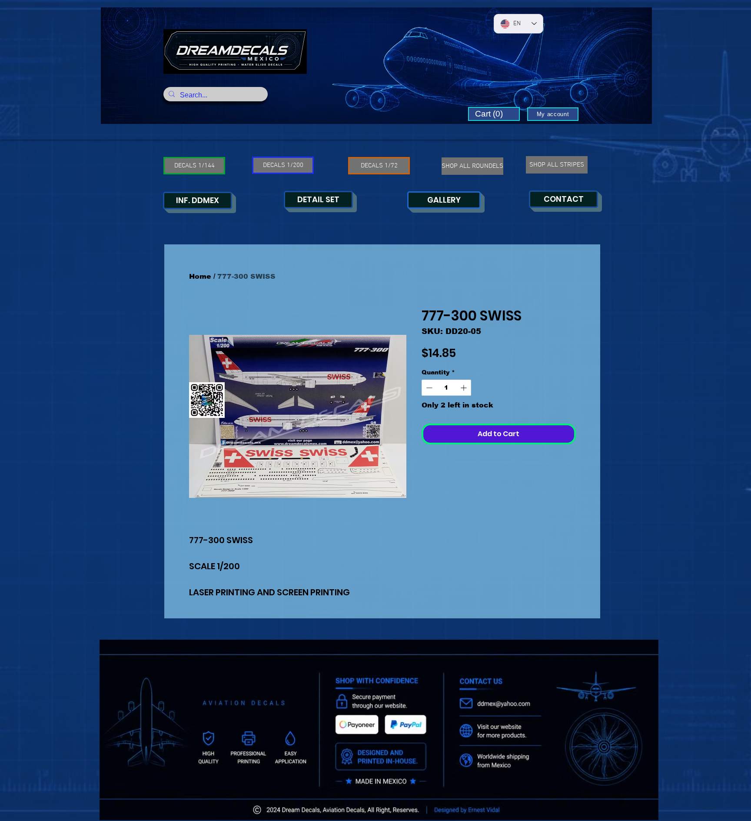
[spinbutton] (446, 387)
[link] (494, 114)
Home (200, 276)
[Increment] (464, 387)
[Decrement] (428, 387)
